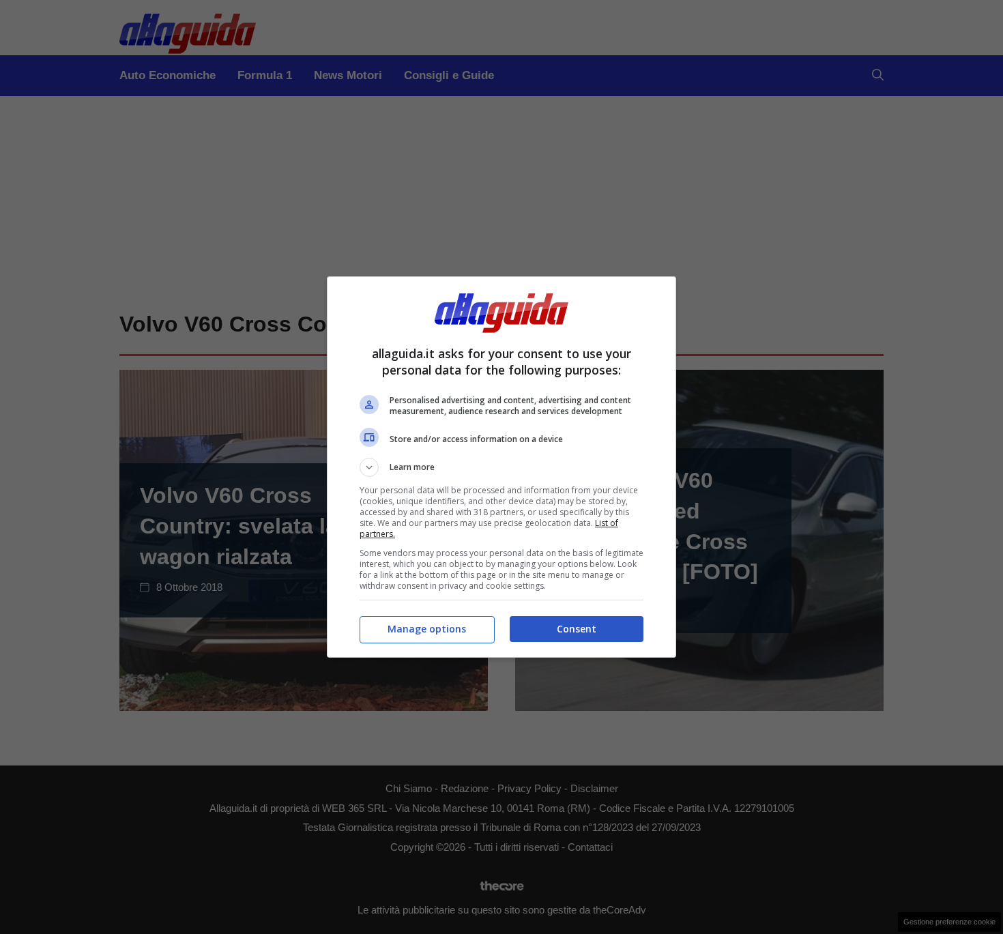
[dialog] (501, 467)
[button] (501, 467)
